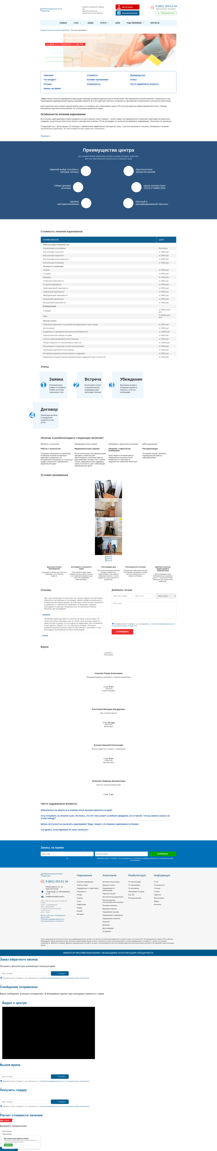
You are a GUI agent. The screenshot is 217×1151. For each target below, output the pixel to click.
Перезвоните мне (167, 13)
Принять (8, 1145)
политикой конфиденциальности (163, 624)
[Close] (1, 957)
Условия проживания (97, 79)
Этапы (133, 79)
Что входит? (50, 79)
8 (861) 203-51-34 (166, 6)
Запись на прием (52, 88)
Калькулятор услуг (130, 13)
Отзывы (48, 84)
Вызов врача (127, 7)
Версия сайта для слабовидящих (53, 915)
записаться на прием (61, 59)
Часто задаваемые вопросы (144, 84)
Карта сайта (45, 917)
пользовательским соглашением (125, 626)
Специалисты (94, 84)
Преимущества (137, 75)
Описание (49, 75)
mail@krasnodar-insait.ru (55, 896)
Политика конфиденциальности (52, 919)
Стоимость (92, 75)
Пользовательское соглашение (52, 921)
